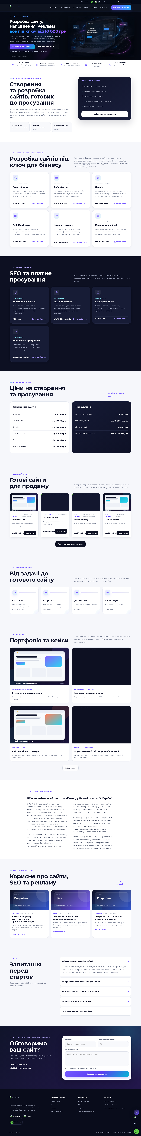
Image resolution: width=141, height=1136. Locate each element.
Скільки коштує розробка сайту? (96, 961)
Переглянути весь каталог (70, 544)
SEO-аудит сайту (104, 301)
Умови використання (119, 1132)
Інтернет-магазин (63, 225)
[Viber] (95, 2)
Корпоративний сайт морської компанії (96, 751)
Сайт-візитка (61, 187)
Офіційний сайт (21, 225)
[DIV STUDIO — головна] (19, 7)
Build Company (81, 520)
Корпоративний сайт (107, 225)
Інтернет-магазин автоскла (27, 693)
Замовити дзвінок (124, 1)
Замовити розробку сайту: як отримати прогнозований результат (25, 919)
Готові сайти (65, 7)
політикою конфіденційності (87, 1068)
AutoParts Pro (18, 520)
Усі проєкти (70, 768)
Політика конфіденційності (103, 1132)
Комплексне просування (26, 340)
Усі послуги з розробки (105, 114)
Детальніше (39, 204)
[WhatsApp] (92, 2)
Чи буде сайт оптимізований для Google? (95, 981)
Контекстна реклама (24, 301)
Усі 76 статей (123, 882)
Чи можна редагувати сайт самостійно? (95, 991)
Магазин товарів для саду (88, 693)
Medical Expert (112, 520)
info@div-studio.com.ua (109, 1)
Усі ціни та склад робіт (119, 394)
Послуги (53, 7)
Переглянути (30, 533)
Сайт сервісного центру (25, 751)
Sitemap (129, 1132)
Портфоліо (77, 7)
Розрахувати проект (121, 7)
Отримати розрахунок (97, 1074)
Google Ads (81, 1108)
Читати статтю (18, 934)
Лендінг (99, 187)
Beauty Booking (50, 518)
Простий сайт (20, 187)
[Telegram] (99, 2)
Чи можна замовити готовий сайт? (95, 1011)
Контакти (103, 7)
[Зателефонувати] (136, 1112)
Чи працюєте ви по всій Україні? (95, 1001)
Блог (86, 7)
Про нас (94, 7)
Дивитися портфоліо (47, 47)
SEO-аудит (81, 1104)
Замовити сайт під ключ (22, 47)
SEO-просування (63, 301)
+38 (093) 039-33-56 (83, 1)
